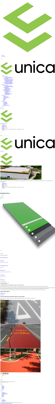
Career (4, 99)
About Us (3, 392)
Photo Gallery (5, 102)
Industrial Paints (7, 94)
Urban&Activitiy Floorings (8, 83)
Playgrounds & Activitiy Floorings (8, 82)
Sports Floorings (6, 76)
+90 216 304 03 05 (4, 125)
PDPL (4, 100)
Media (3, 388)
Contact (3, 389)
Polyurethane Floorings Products (9, 86)
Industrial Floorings (6, 78)
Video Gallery (5, 103)
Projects (3, 396)
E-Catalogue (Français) (6, 105)
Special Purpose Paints (6, 89)
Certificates (3, 394)
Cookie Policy (4, 401)
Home (3, 195)
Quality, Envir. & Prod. (6, 97)
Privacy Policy (4, 400)
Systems (3, 386)
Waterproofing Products (8, 91)
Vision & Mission (6, 96)
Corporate (3, 387)
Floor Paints (6, 92)
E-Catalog (5, 104)
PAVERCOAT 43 (2, 293)
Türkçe (3, 55)
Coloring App (3, 56)
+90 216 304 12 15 (4, 126)
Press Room (5, 101)
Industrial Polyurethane (8, 88)
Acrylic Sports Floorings (8, 77)
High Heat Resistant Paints (8, 93)
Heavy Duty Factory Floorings (9, 79)
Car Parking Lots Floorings (8, 81)
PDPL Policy (3, 399)
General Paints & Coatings (7, 90)
